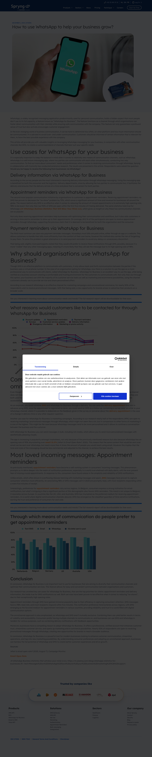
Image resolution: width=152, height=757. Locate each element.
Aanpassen (74, 396)
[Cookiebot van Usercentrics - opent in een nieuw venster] (116, 359)
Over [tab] (112, 367)
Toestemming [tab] (40, 367)
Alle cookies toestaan (110, 396)
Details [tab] (76, 367)
